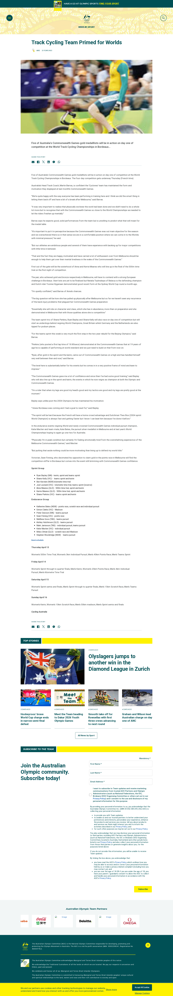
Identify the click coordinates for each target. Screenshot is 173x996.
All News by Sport (86, 735)
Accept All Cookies (142, 987)
